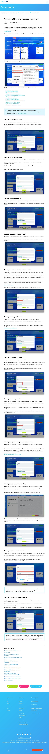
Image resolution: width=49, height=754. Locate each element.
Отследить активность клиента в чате (13, 104)
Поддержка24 (4, 13)
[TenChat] (22, 734)
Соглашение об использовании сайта (8, 742)
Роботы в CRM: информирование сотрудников (11, 670)
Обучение (20, 701)
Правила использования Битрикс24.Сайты (39, 742)
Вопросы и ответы (22, 698)
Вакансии (33, 740)
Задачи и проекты (10, 705)
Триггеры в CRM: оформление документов (11, 665)
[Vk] (17, 734)
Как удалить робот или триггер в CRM (12, 676)
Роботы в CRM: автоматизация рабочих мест (13, 658)
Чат (7, 701)
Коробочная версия (34, 701)
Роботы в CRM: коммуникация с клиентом (11, 654)
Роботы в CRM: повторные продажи (12, 668)
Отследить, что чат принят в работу (13, 102)
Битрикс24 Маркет (34, 710)
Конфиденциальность (20, 740)
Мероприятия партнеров (23, 724)
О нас (30, 740)
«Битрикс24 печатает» (22, 113)
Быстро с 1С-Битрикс (37, 750)
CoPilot (8, 703)
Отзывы (20, 710)
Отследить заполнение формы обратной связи (15, 95)
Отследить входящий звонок (11, 98)
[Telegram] (20, 734)
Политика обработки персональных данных (23, 742)
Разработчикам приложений (36, 712)
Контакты (37, 740)
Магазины (8, 710)
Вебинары (20, 703)
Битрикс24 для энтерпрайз (23, 722)
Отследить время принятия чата (12, 103)
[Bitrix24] (4, 1)
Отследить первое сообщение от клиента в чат (15, 100)
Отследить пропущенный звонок (12, 99)
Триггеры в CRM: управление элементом (11, 661)
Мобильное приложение (35, 706)
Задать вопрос (21, 708)
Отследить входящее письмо (12, 92)
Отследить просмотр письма (11, 90)
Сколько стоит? (33, 698)
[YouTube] (25, 734)
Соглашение (26, 740)
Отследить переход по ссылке (12, 91)
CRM (8, 698)
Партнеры (20, 717)
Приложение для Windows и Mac (36, 708)
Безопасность (12, 740)
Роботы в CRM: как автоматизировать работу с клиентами (12, 679)
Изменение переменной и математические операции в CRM (11, 674)
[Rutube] (30, 734)
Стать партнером (22, 719)
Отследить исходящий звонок (12, 96)
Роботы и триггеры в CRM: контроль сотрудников (12, 651)
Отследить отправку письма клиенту (13, 94)
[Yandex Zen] (27, 734)
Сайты (8, 708)
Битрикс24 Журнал (22, 705)
